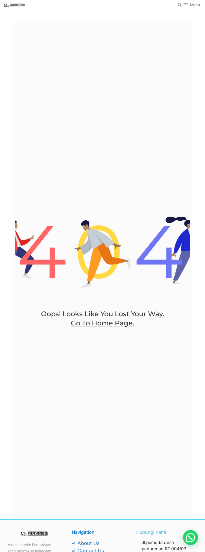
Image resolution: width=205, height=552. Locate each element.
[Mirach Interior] (14, 5)
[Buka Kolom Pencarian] (179, 5)
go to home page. (102, 323)
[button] (190, 537)
